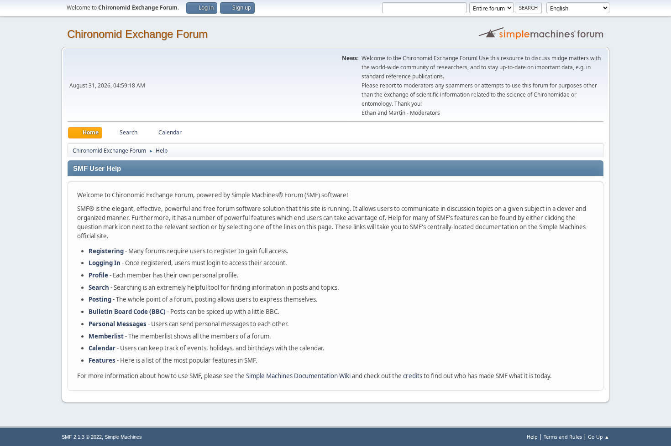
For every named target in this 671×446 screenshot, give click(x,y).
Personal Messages (118, 324)
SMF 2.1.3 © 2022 (82, 437)
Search (99, 287)
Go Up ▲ (598, 436)
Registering (106, 251)
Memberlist (106, 336)
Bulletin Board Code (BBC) (127, 312)
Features (102, 360)
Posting (100, 299)
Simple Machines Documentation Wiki (298, 376)
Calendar (102, 348)
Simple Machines (123, 437)
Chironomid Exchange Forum (137, 34)
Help (532, 436)
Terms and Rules (563, 436)
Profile (98, 275)
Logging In (105, 263)
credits (412, 376)
